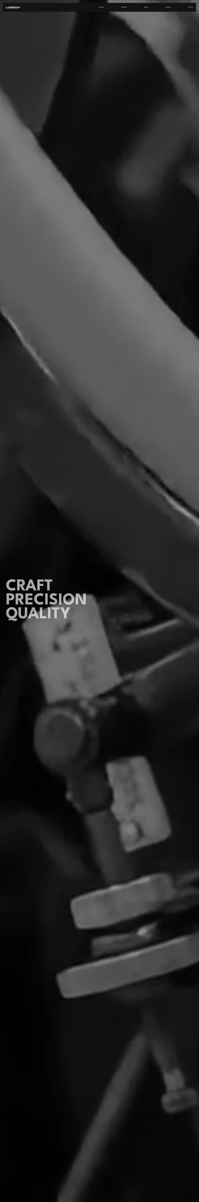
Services (168, 7)
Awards (102, 7)
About (146, 7)
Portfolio (124, 7)
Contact (190, 7)
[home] (53, 7)
